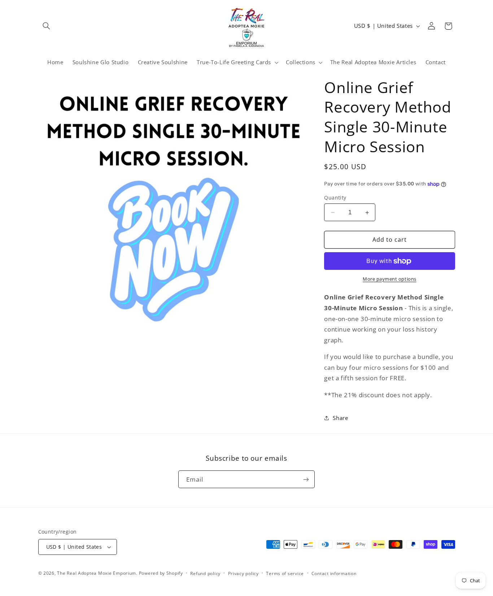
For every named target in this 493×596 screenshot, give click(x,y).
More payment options (389, 279)
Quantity (335, 197)
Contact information (334, 573)
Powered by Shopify (161, 573)
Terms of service (285, 573)
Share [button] (340, 417)
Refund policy (205, 573)
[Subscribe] (306, 479)
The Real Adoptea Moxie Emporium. (98, 573)
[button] (46, 26)
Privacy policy (243, 573)
